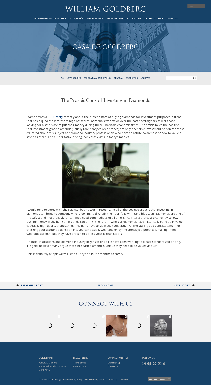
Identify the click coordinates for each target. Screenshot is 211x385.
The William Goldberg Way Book (50, 18)
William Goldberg (105, 8)
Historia (136, 18)
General (118, 78)
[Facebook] (149, 364)
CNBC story (55, 117)
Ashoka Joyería (95, 18)
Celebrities (132, 78)
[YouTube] (160, 364)
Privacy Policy (79, 366)
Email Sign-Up (114, 362)
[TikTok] (165, 363)
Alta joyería (76, 18)
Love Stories (74, 78)
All (62, 78)
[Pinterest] (155, 364)
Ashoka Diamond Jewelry (97, 78)
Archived (145, 78)
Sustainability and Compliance (52, 366)
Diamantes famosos (117, 18)
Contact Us (113, 366)
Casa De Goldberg (154, 18)
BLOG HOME (105, 285)
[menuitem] (50, 18)
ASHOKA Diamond (48, 362)
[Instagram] (144, 364)
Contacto (172, 18)
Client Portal (44, 369)
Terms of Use (79, 362)
